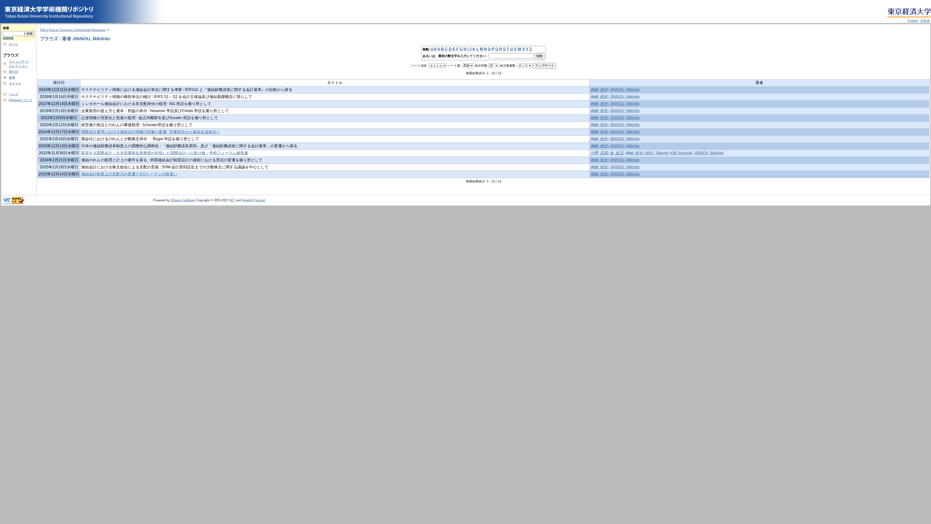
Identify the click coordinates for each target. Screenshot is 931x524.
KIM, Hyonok (681, 153)
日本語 (925, 21)
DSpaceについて (20, 100)
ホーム (13, 44)
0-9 (433, 49)
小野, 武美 (599, 153)
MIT (232, 200)
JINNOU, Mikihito (625, 90)
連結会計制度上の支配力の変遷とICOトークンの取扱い (129, 174)
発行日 (13, 72)
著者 (12, 77)
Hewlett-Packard (253, 200)
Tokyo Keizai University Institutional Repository (73, 30)
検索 (6, 28)
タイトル (15, 83)
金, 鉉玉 (616, 153)
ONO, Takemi (656, 153)
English (913, 21)
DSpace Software (183, 200)
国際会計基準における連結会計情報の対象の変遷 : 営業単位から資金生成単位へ (150, 132)
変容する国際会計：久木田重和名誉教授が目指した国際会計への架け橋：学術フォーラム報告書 (164, 153)
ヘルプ (13, 94)
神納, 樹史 (599, 90)
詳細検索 (8, 38)
